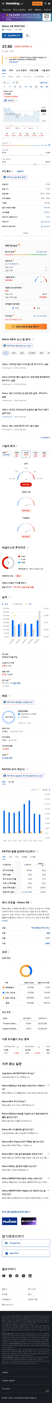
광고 (30, 1294)
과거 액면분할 (39, 76)
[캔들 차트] (4, 82)
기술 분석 (45, 70)
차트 (11, 70)
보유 (4, 951)
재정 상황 (34, 70)
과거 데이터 (27, 76)
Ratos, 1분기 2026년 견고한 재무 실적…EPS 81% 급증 (25, 395)
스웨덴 (47, 943)
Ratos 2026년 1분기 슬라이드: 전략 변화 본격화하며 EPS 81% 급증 (26, 379)
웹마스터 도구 (7, 1304)
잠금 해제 (28, 892)
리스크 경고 (6, 1389)
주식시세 (7, 10)
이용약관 (5, 1372)
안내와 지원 (32, 1299)
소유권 (18, 76)
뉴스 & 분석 (21, 70)
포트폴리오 (6, 1299)
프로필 (10, 76)
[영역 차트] (8, 82)
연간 (4, 782)
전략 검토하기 (14, 62)
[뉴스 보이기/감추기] (17, 82)
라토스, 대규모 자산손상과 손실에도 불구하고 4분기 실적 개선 (25, 411)
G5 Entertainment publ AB (34, 1046)
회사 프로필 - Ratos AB (15, 902)
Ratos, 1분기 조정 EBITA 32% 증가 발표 (20, 426)
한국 (30, 10)
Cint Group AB (9, 1046)
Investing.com (7, 417)
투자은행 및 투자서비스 (40, 928)
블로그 (4, 1289)
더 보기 (5, 920)
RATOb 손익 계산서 (13, 769)
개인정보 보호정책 (8, 1381)
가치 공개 (44, 145)
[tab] (6, 454)
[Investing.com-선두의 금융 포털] (14, 3)
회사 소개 (32, 1289)
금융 (48, 933)
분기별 (11, 782)
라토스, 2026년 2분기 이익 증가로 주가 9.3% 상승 (25, 364)
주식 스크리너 (19, 10)
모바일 (4, 1294)
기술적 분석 (8, 445)
